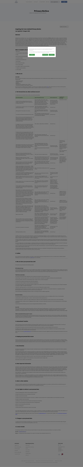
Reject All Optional (45, 54)
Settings (32, 54)
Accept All (51, 54)
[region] (42, 52)
